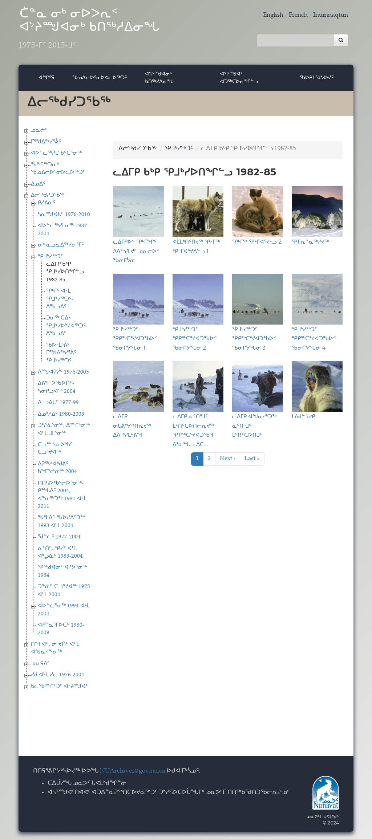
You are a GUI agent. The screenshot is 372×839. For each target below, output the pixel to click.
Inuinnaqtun (330, 15)
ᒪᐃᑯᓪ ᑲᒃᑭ (303, 416)
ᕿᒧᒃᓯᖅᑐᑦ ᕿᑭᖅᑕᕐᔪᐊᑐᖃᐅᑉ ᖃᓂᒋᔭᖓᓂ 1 (135, 338)
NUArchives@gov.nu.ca (132, 771)
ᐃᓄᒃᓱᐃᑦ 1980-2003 (61, 414)
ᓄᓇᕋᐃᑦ (40, 664)
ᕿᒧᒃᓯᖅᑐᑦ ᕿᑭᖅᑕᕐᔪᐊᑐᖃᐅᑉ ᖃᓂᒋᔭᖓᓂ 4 (314, 338)
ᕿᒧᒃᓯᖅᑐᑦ (50, 257)
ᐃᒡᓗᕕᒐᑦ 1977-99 (58, 403)
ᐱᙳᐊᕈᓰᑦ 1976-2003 (63, 372)
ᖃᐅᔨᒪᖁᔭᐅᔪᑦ (316, 77)
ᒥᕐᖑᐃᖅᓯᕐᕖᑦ (46, 142)
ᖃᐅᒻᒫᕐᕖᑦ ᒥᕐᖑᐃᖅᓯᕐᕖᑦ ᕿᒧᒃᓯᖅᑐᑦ (61, 353)
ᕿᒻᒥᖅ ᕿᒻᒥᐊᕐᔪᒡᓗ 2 (257, 241)
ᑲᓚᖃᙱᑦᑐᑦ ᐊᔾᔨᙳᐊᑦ (59, 686)
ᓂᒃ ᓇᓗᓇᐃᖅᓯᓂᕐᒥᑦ (61, 245)
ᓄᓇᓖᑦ (39, 130)
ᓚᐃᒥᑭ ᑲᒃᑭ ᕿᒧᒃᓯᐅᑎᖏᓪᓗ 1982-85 (65, 272)
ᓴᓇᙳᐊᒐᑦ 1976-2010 (64, 214)
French (298, 15)
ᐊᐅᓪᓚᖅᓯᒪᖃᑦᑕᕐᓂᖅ (56, 153)
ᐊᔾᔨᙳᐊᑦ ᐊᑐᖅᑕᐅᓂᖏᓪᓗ (239, 77)
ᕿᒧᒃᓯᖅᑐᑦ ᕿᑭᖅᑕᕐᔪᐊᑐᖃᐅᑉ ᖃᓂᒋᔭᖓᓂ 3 (254, 338)
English (273, 15)
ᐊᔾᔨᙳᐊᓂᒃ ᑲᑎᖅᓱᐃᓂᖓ (159, 77)
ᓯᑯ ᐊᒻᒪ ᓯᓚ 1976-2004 (57, 675)
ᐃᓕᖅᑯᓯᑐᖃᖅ (47, 195)
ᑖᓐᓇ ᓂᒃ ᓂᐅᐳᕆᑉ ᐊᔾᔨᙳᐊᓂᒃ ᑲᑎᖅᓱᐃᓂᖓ (89, 29)
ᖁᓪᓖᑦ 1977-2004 (59, 537)
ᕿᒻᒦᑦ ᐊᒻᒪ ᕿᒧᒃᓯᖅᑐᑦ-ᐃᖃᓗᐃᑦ (59, 299)
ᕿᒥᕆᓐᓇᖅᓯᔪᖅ (310, 241)
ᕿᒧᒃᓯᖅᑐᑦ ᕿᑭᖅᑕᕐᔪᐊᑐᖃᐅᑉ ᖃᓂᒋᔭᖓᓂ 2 (195, 338)
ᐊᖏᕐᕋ (46, 77)
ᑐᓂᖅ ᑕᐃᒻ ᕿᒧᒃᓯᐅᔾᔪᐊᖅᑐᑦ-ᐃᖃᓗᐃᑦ (67, 326)
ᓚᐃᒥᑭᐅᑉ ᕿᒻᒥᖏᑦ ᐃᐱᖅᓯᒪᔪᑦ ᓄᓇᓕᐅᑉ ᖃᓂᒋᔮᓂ (136, 251)
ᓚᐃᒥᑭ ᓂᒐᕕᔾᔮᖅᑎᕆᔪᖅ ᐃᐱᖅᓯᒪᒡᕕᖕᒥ (132, 425)
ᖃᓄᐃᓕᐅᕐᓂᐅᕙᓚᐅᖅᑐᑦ (99, 77)
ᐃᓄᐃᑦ (38, 184)
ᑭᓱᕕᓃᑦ (46, 203)
